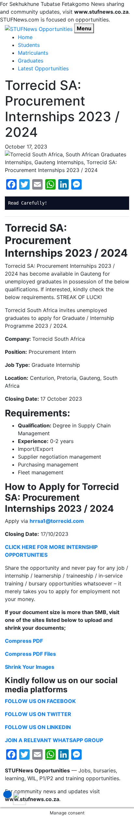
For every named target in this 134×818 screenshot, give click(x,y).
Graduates (30, 60)
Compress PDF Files (30, 654)
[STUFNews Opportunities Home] (39, 28)
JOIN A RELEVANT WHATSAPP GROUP (54, 740)
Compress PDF (24, 641)
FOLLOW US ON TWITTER (38, 714)
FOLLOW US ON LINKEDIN (38, 727)
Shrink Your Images (29, 667)
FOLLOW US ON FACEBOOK (40, 701)
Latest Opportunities (43, 68)
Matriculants (33, 53)
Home (25, 37)
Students (29, 45)
